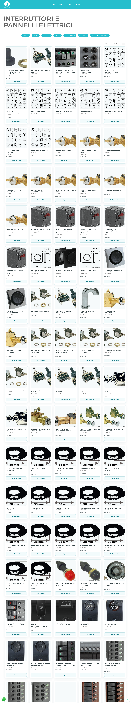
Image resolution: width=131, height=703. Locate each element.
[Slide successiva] (123, 571)
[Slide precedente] (105, 571)
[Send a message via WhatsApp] (4, 699)
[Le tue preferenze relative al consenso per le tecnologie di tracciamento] (128, 700)
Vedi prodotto (16, 81)
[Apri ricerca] (122, 4)
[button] (25, 35)
